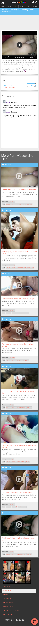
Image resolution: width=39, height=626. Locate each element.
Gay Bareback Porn (27, 204)
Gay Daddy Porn (22, 507)
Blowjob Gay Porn (21, 407)
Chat (21, 6)
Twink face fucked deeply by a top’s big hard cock (18, 539)
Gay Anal (19, 204)
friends (27, 461)
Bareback (12, 201)
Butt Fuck (12, 357)
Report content (8, 614)
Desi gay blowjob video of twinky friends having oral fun (19, 446)
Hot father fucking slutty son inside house (17, 493)
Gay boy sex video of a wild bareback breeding (19, 190)
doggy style (25, 360)
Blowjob (12, 405)
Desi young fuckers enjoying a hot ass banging (18, 299)
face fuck (29, 407)
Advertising (7, 599)
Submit (5, 595)
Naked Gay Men (24, 313)
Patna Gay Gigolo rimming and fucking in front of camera (19, 252)
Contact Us (7, 591)
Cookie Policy (8, 606)
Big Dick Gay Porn (10, 204)
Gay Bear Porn (15, 313)
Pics (28, 6)
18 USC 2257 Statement (11, 610)
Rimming (12, 265)
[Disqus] (19, 122)
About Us (7, 587)
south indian (30, 267)
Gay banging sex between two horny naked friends (17, 345)
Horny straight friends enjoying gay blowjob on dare (19, 392)
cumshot (8, 507)
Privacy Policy (8, 603)
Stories (9, 6)
